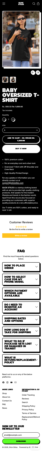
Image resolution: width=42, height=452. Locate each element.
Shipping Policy (28, 406)
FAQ (4, 404)
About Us (6, 397)
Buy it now (21, 148)
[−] (4, 119)
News (4, 408)
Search (25, 402)
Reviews (25, 399)
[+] (13, 119)
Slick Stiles (21, 3)
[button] (33, 3)
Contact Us (7, 401)
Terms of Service (29, 413)
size (3, 125)
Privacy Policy (28, 409)
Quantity (5, 115)
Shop (4, 393)
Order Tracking (28, 395)
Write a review (21, 235)
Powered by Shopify (27, 447)
